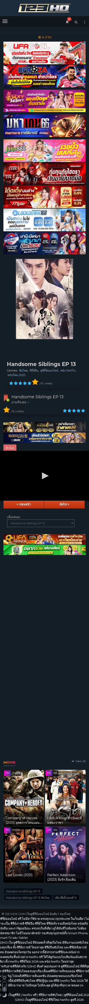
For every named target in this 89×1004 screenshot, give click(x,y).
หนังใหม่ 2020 (16, 375)
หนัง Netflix (68, 370)
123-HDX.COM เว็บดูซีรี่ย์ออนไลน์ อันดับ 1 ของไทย (38, 914)
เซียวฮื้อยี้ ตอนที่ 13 (66, 897)
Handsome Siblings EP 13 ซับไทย (28, 897)
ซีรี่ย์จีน (34, 370)
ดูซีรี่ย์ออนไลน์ (49, 370)
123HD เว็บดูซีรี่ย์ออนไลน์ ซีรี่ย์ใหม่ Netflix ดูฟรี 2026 (44, 7)
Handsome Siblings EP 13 (37, 396)
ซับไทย (23, 370)
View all (80, 761)
